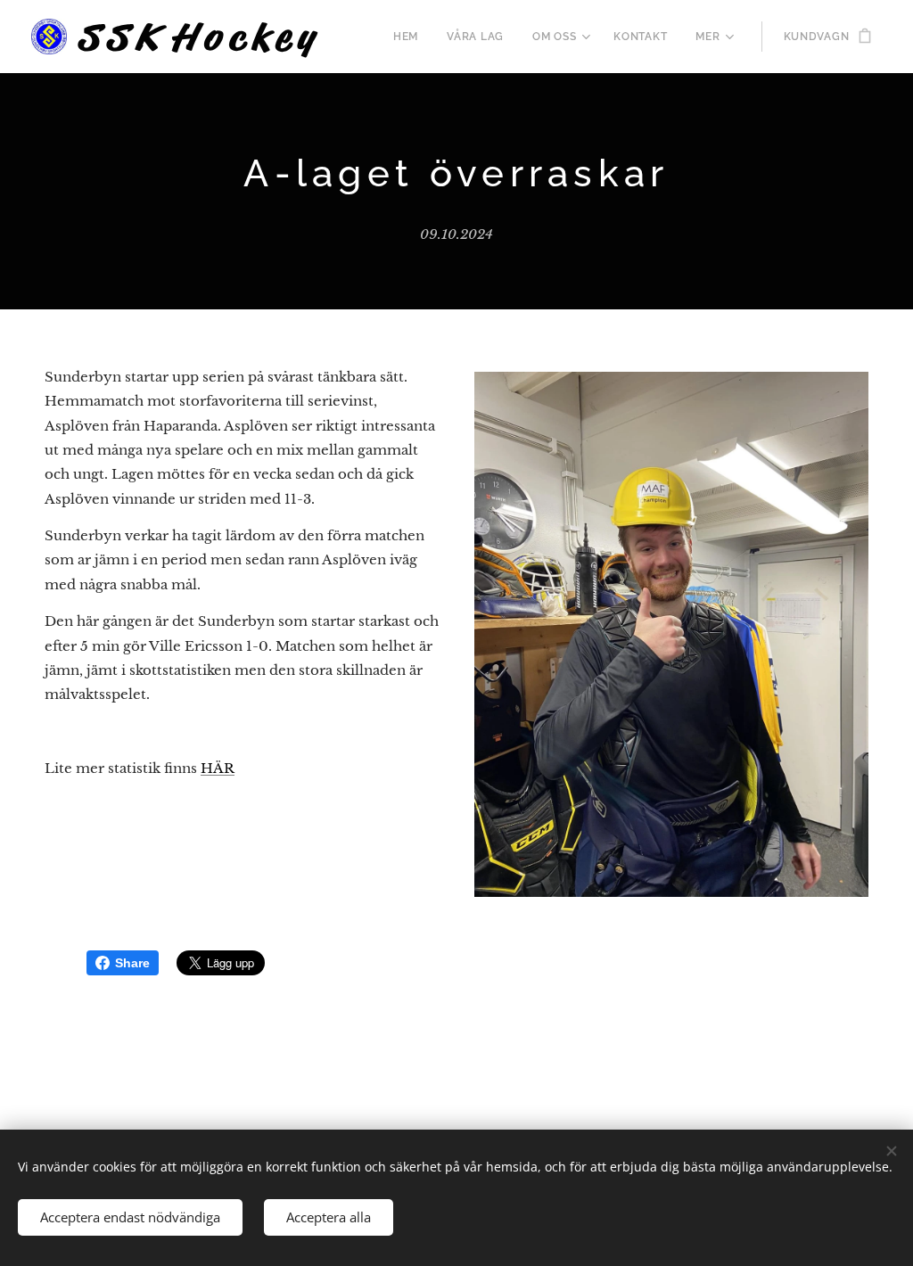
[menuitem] (410, 36)
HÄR (217, 768)
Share (132, 963)
